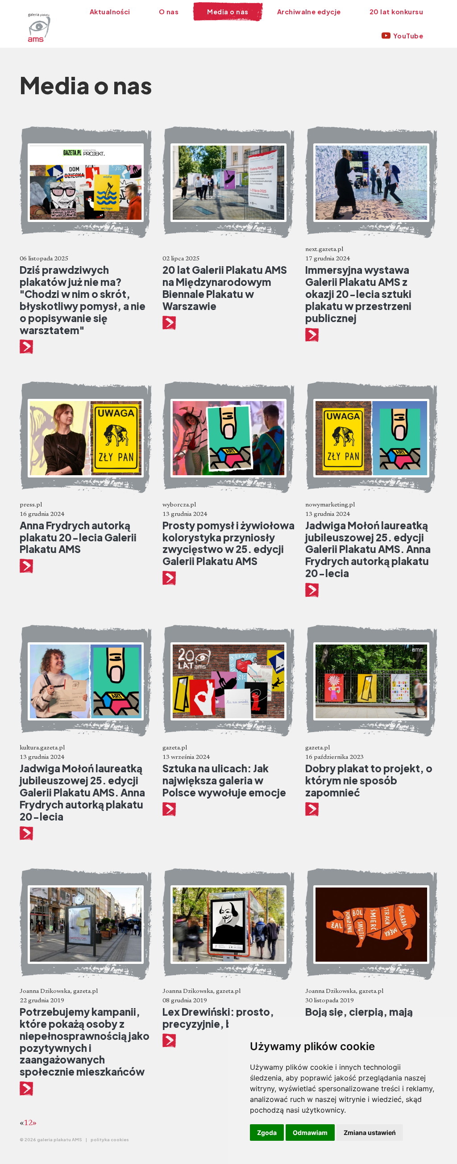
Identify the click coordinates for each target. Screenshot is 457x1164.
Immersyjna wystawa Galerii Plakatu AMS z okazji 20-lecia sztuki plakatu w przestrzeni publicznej (358, 294)
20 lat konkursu (396, 12)
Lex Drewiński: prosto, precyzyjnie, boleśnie (218, 1017)
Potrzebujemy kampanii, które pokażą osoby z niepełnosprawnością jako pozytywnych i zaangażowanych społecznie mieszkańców (85, 1041)
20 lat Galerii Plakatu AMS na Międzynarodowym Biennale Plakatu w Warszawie (224, 288)
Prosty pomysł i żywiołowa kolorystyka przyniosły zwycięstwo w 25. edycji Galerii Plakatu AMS (228, 543)
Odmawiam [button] (310, 1132)
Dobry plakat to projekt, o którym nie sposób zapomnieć (368, 780)
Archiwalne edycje (309, 12)
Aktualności (110, 12)
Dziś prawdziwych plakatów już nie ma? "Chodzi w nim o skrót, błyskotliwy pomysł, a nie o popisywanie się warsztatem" (82, 300)
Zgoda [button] (267, 1132)
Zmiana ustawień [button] (370, 1132)
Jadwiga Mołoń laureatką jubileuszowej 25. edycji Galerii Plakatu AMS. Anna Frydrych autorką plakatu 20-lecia (368, 549)
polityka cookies (110, 1139)
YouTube (408, 36)
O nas (169, 12)
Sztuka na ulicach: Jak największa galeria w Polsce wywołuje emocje (224, 780)
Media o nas (227, 12)
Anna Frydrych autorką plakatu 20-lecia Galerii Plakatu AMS (78, 537)
